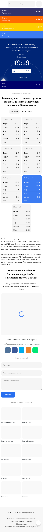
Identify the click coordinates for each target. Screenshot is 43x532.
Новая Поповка (28, 441)
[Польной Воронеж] (11, 413)
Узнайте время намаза (27, 513)
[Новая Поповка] (32, 432)
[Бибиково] (11, 487)
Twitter (21, 350)
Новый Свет (26, 422)
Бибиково (4, 497)
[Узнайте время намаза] (4, 4)
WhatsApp (35, 350)
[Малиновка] (11, 450)
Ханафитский (23, 77)
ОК (28, 350)
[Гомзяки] (11, 469)
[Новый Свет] (32, 413)
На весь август (27, 111)
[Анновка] (32, 487)
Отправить (8, 394)
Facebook (15, 350)
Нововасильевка (7, 441)
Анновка (25, 497)
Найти (32, 4)
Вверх (39, 523)
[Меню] (39, 4)
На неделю (14, 111)
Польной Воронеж (8, 422)
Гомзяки (4, 478)
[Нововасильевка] (11, 432)
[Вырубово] (32, 469)
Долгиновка (26, 460)
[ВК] (8, 350)
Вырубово (26, 478)
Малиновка (5, 460)
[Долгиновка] (32, 450)
